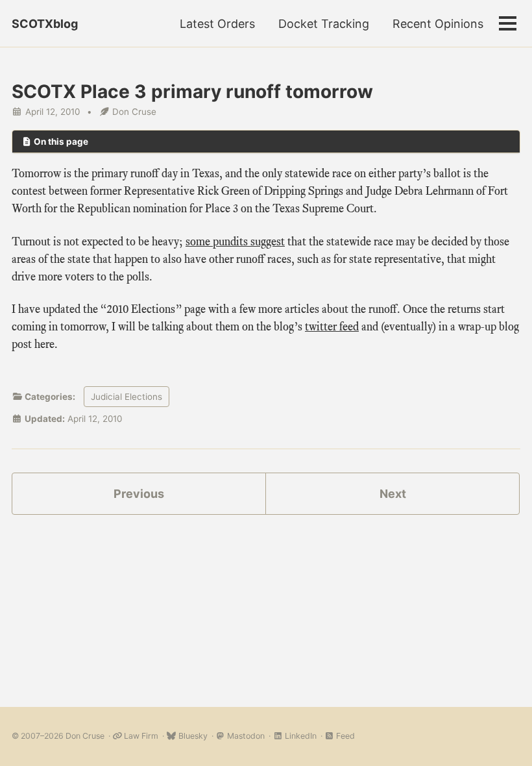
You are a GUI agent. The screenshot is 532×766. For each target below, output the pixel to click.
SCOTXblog (45, 24)
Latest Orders (217, 24)
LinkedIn (299, 736)
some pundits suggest (235, 241)
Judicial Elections (126, 396)
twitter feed (332, 326)
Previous (139, 493)
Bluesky (191, 736)
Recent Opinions (438, 24)
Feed (344, 736)
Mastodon (245, 736)
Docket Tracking (323, 24)
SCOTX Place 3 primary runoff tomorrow (192, 91)
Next (393, 493)
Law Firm (140, 736)
